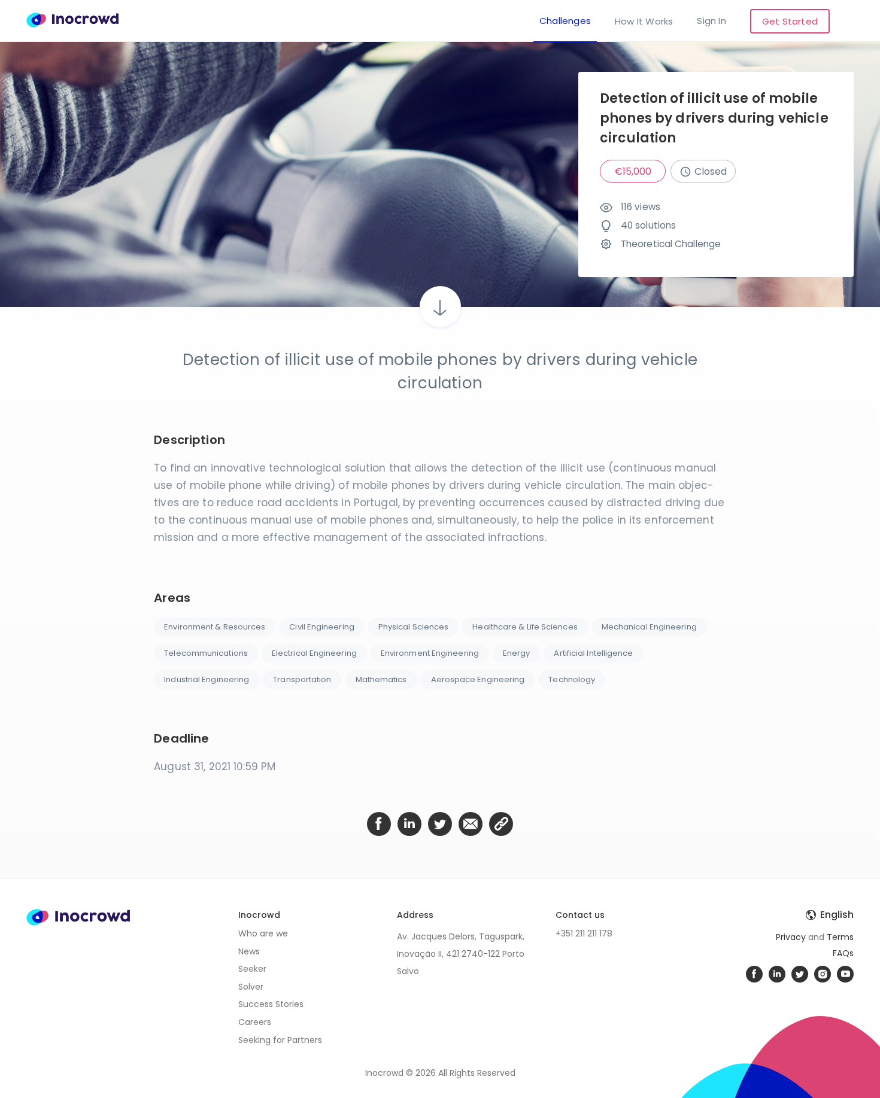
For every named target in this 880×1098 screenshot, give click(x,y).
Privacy (791, 937)
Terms (840, 937)
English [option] (837, 915)
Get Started (790, 21)
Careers (254, 1022)
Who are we (263, 933)
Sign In (711, 21)
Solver (250, 987)
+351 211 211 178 (584, 933)
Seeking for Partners (280, 1040)
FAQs (843, 953)
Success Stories (271, 1004)
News (249, 951)
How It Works (644, 21)
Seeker (252, 969)
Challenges (565, 21)
